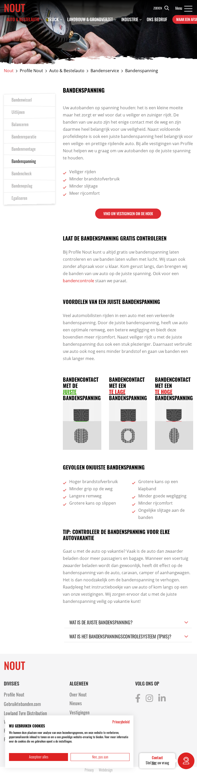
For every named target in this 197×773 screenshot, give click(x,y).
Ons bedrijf (157, 19)
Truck (53, 19)
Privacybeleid (121, 721)
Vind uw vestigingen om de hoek (128, 213)
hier (154, 762)
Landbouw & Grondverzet (90, 19)
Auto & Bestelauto (22, 19)
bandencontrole (78, 281)
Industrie (129, 19)
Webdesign (106, 769)
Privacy (89, 769)
